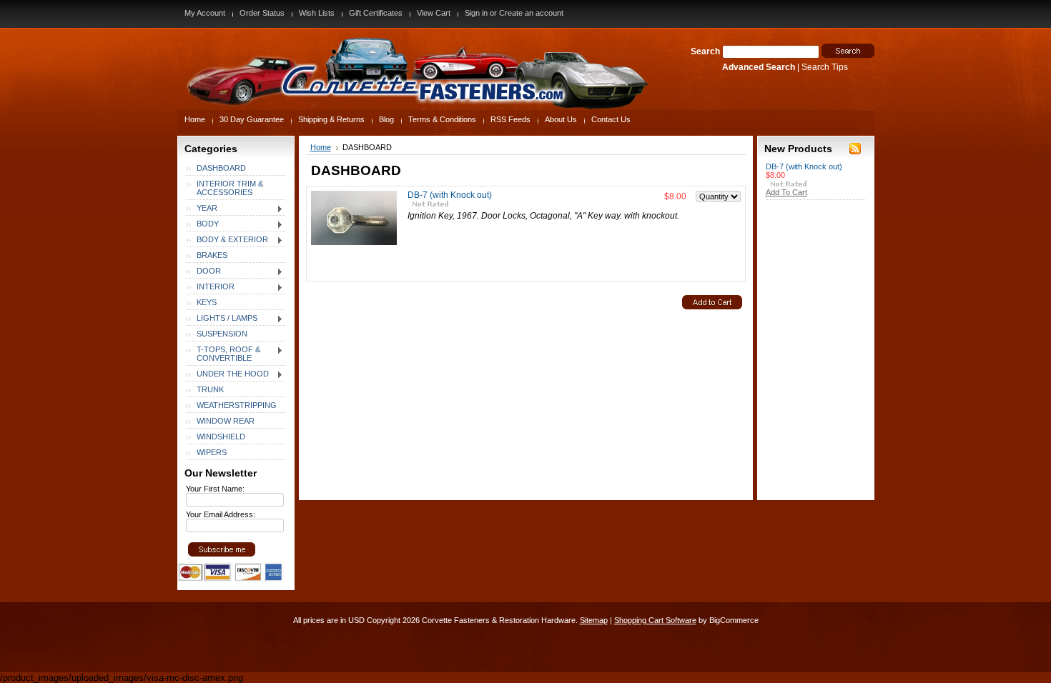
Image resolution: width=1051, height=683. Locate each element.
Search (705, 51)
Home (320, 147)
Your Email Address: (220, 514)
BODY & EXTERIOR (227, 240)
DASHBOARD (221, 168)
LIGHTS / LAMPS (221, 319)
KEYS (207, 302)
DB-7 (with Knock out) (450, 195)
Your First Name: (215, 488)
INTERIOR (210, 287)
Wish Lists (317, 13)
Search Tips (824, 67)
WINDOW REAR (226, 421)
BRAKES (212, 255)
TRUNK (210, 389)
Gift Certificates (376, 13)
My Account (204, 13)
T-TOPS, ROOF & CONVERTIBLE (223, 353)
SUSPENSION (222, 333)
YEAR (201, 209)
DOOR (203, 271)
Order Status (262, 13)
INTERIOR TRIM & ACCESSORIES (230, 187)
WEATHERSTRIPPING (237, 405)
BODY (202, 224)
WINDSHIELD (221, 436)
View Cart (433, 13)
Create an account (531, 13)
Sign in (476, 13)
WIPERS (212, 452)
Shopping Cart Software (655, 620)
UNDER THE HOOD (227, 374)
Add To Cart (786, 192)
